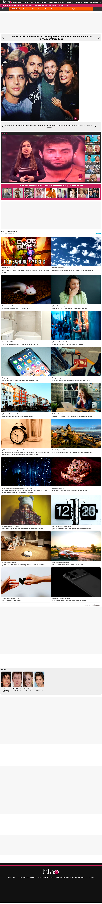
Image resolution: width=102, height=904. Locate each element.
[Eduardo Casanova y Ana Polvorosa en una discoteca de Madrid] (61, 193)
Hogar (45, 878)
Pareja (26, 878)
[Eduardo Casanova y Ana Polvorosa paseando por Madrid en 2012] (7, 193)
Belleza (16, 878)
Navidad (81, 878)
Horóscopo (89, 878)
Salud (51, 878)
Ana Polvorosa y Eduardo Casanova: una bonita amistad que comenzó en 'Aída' (43, 5)
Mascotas (67, 878)
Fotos (12, 5)
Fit (21, 878)
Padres (32, 878)
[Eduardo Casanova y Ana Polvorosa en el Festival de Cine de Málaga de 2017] (72, 193)
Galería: (51, 186)
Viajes (74, 878)
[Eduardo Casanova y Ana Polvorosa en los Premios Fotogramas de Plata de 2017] (83, 193)
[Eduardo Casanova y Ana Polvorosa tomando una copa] (40, 193)
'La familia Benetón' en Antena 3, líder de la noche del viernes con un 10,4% (43, 9)
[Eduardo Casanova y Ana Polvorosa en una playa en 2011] (50, 193)
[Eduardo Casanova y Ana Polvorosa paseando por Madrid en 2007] (29, 193)
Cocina (39, 878)
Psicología (58, 878)
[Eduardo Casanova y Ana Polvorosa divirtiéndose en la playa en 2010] (18, 193)
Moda (10, 878)
